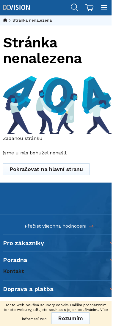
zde (43, 319)
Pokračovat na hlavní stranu (46, 169)
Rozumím (70, 318)
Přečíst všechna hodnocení (56, 226)
